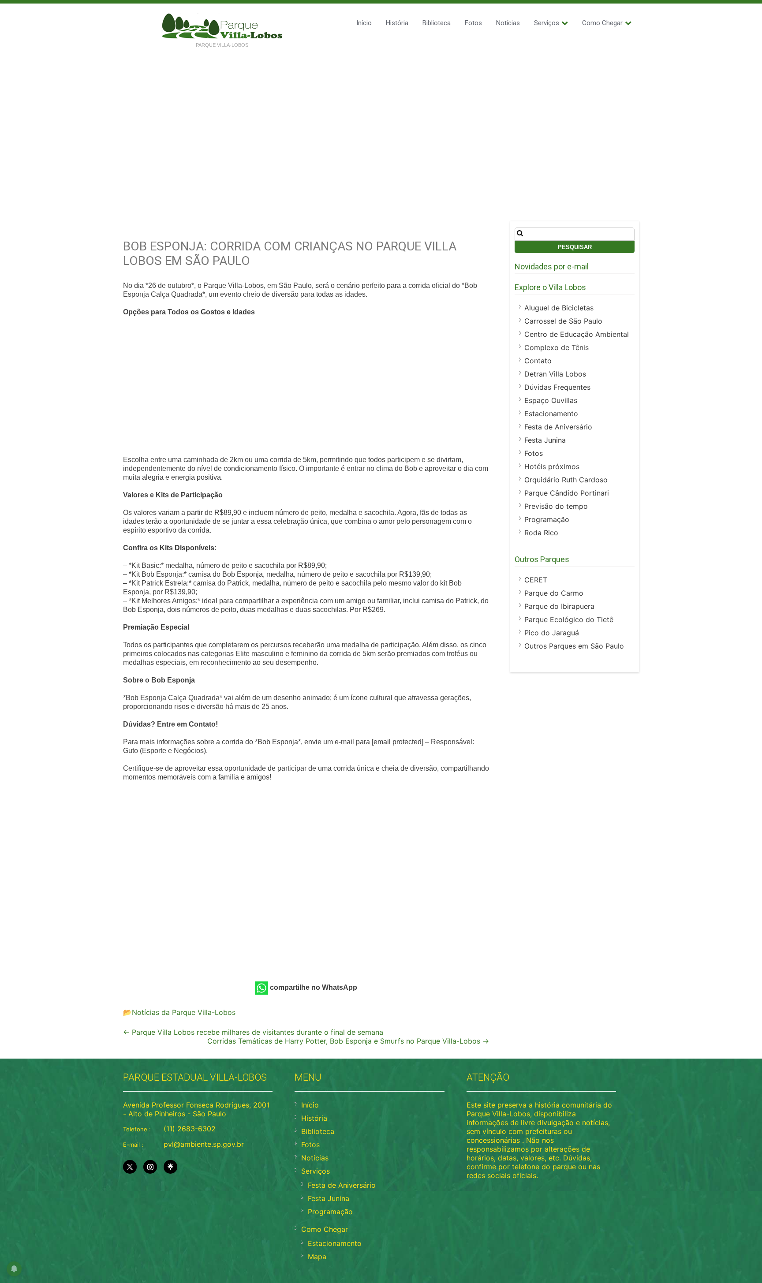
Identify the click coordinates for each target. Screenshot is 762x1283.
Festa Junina (545, 440)
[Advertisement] (381, 120)
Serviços (546, 23)
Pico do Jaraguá (551, 632)
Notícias (508, 23)
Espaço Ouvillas (550, 400)
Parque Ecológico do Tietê (568, 619)
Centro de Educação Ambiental (576, 334)
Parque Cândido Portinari (566, 493)
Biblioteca (436, 23)
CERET (535, 579)
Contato (538, 360)
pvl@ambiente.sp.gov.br (204, 1144)
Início (364, 23)
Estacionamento (551, 413)
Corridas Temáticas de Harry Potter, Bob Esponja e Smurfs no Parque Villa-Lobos (348, 1041)
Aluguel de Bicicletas (559, 307)
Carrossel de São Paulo (563, 321)
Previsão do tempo (556, 506)
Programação (546, 519)
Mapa (317, 1256)
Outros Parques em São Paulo (574, 646)
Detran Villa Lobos (555, 373)
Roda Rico (541, 532)
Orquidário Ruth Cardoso (566, 479)
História (397, 23)
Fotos (473, 23)
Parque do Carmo (553, 593)
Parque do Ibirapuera (559, 606)
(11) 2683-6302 (190, 1128)
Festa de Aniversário (558, 426)
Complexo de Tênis (556, 347)
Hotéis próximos (551, 466)
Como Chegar (602, 23)
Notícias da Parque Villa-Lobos (183, 1012)
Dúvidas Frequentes (557, 387)
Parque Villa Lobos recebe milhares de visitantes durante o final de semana (253, 1032)
